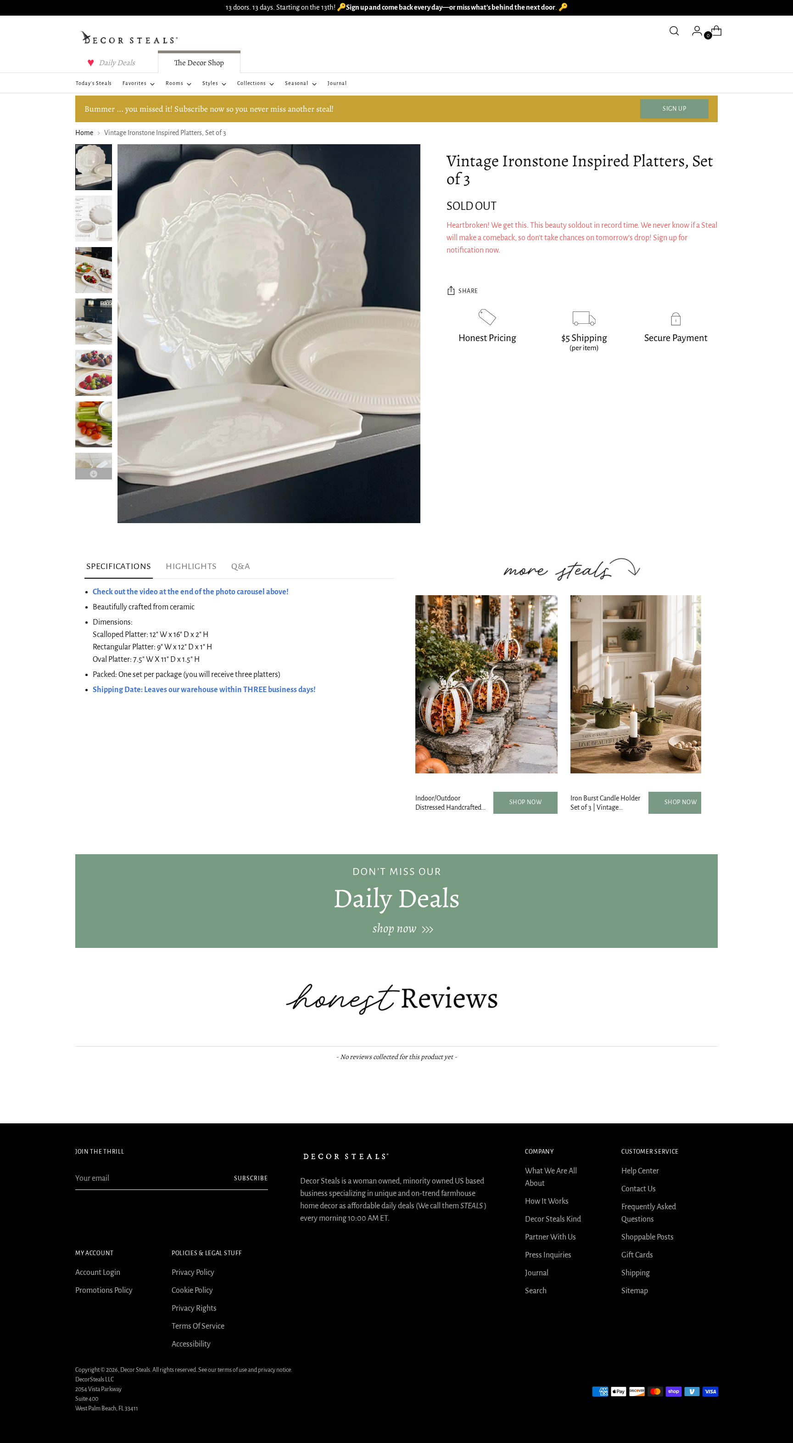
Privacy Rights (194, 1308)
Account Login (97, 1272)
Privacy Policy (193, 1272)
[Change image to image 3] (93, 270)
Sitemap (634, 1291)
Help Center (640, 1171)
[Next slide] (687, 688)
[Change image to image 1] (93, 167)
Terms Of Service (198, 1326)
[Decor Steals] (130, 37)
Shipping (635, 1273)
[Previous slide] (429, 688)
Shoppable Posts (647, 1237)
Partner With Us (550, 1237)
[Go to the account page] (693, 31)
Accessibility (191, 1344)
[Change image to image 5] (93, 373)
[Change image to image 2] (93, 219)
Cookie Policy (192, 1290)
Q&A (240, 566)
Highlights (191, 566)
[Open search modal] (674, 31)
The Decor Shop (199, 62)
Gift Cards (637, 1255)
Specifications (118, 566)
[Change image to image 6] (93, 424)
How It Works (547, 1201)
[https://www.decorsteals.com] (396, 901)
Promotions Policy (104, 1290)
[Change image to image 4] (93, 321)
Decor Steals (135, 1370)
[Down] (93, 473)
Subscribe (251, 1178)
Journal (536, 1273)
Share (468, 291)
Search (536, 1291)
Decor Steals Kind (553, 1219)
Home (84, 132)
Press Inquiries (548, 1255)
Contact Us (638, 1189)
